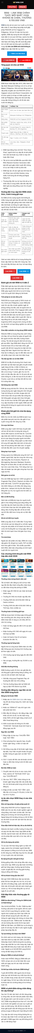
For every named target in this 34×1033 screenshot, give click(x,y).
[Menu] (2, 2)
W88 (3, 25)
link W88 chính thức (16, 699)
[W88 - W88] (18, 2)
